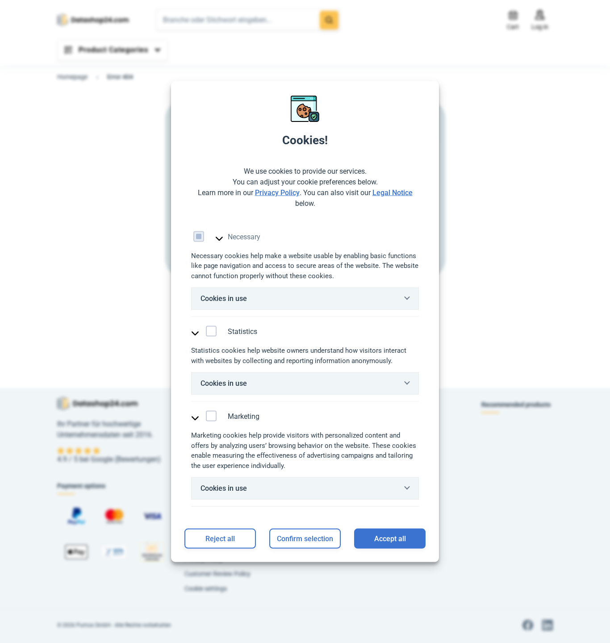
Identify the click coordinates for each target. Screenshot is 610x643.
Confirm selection (305, 538)
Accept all (390, 538)
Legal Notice (392, 192)
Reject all (220, 538)
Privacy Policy (277, 192)
